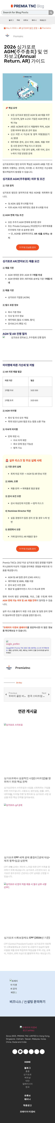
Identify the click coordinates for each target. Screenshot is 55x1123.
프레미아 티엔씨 (27, 1111)
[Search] (51, 12)
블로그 (11, 20)
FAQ (18, 20)
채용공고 (43, 20)
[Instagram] (36, 1051)
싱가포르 (27, 1074)
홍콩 (27, 1071)
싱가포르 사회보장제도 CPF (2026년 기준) (27, 937)
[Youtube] (25, 1051)
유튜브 (25, 20)
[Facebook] (14, 1051)
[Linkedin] (42, 1051)
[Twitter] (31, 1051)
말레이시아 (28, 1084)
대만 (27, 1081)
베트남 (28, 1077)
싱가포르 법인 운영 (29, 28)
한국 (27, 1087)
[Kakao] (20, 1051)
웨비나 (34, 20)
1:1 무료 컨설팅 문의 (27, 247)
